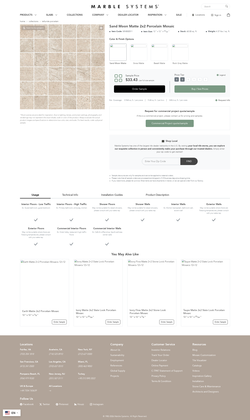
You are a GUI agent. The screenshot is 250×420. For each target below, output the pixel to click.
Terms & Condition (161, 381)
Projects (114, 376)
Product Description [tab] (157, 194)
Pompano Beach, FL (30, 374)
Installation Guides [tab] (112, 194)
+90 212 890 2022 (86, 378)
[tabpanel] (125, 222)
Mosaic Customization (204, 355)
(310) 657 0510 (56, 366)
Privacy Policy (158, 376)
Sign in (217, 15)
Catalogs (197, 365)
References (116, 365)
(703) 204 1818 (27, 354)
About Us (115, 350)
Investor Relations (160, 350)
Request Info (224, 100)
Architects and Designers (205, 391)
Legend (222, 75)
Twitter (46, 404)
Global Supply (117, 370)
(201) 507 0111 (56, 378)
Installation (198, 381)
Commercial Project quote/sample (170, 123)
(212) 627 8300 (85, 354)
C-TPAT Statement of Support (167, 370)
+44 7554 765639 (28, 390)
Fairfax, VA (25, 349)
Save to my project (35, 28)
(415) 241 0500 (27, 366)
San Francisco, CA (29, 361)
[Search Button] (226, 6)
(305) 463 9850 (85, 366)
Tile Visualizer (199, 360)
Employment (117, 360)
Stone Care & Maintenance (206, 386)
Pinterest (63, 404)
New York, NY (85, 349)
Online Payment (159, 365)
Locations (200, 14)
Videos (196, 370)
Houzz (80, 404)
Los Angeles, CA (57, 361)
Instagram (98, 404)
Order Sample (139, 89)
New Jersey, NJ (57, 374)
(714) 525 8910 (56, 354)
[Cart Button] (228, 14)
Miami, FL (83, 361)
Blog (194, 350)
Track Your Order (160, 355)
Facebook (28, 404)
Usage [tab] (35, 194)
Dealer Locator (159, 360)
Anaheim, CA (55, 349)
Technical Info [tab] (70, 194)
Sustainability (117, 355)
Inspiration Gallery (202, 376)
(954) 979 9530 (27, 378)
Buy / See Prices (200, 89)
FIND (189, 161)
